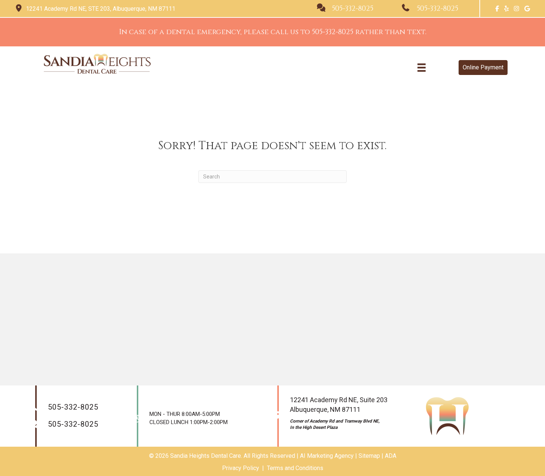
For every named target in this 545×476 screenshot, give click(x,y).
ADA (390, 455)
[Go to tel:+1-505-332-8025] (437, 9)
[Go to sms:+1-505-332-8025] (352, 9)
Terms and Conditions (295, 468)
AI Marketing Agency (327, 455)
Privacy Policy (240, 468)
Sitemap (369, 455)
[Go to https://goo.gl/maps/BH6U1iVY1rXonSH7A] (158, 8)
